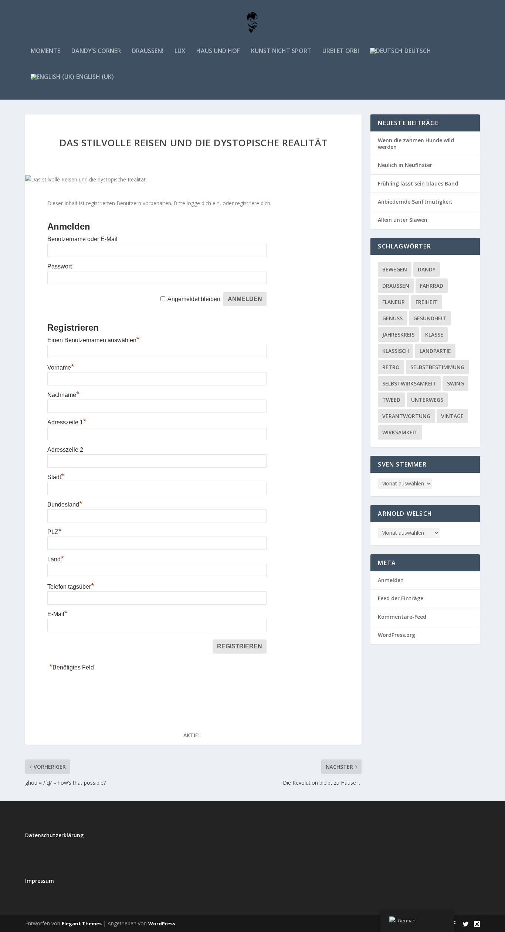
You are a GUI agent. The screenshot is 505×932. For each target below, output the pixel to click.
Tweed (391, 399)
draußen (395, 285)
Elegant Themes (82, 923)
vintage (452, 416)
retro (391, 367)
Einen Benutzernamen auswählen (93, 340)
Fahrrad (431, 285)
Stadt (55, 477)
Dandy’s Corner (96, 51)
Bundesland (64, 504)
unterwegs (427, 399)
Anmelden (391, 580)
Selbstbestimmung (437, 367)
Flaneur (393, 301)
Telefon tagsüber (70, 587)
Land (55, 559)
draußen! (147, 51)
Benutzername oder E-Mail (82, 239)
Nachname (63, 395)
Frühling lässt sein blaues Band (418, 183)
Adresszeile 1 (67, 422)
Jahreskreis (398, 334)
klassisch (395, 350)
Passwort (59, 266)
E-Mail (57, 614)
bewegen (394, 269)
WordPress (161, 923)
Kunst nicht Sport (281, 51)
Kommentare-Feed (402, 616)
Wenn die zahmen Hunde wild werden (416, 143)
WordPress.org (396, 634)
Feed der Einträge (400, 598)
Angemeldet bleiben (193, 299)
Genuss (392, 318)
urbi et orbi (340, 51)
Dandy (426, 269)
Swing (455, 383)
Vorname (60, 367)
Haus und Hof (218, 51)
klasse (434, 334)
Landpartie (435, 350)
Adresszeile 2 (65, 450)
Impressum (39, 880)
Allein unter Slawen (402, 219)
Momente (45, 51)
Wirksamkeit (400, 432)
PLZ (54, 532)
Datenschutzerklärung (54, 835)
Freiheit (427, 301)
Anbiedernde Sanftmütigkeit (415, 201)
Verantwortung (406, 416)
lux (179, 51)
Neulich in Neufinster (405, 164)
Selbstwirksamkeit (409, 383)
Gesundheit (429, 318)
